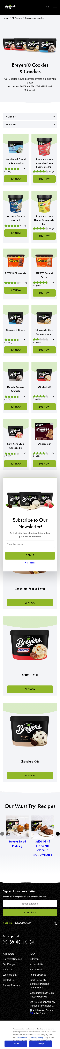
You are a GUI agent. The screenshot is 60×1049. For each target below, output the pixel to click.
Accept (41, 1043)
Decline (16, 1043)
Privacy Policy (37, 1037)
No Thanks (30, 562)
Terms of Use (22, 1037)
